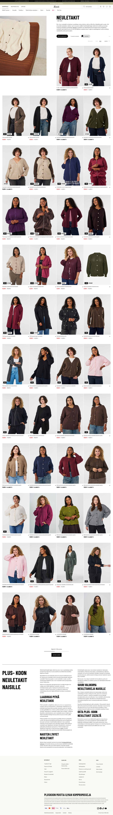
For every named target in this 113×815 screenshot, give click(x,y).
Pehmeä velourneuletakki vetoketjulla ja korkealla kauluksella (95, 187)
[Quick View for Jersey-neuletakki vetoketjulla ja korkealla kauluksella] (28, 436)
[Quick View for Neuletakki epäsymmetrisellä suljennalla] (110, 336)
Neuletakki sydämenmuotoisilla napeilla (91, 236)
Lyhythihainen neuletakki (34, 634)
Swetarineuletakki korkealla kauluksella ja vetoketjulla (94, 584)
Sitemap (70, 812)
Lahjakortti (81, 777)
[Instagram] (98, 808)
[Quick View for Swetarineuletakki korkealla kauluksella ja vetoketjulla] (110, 585)
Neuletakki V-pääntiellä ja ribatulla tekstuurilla (65, 137)
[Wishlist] (81, 48)
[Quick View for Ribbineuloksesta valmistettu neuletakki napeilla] (28, 485)
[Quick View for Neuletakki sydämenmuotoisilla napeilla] (110, 237)
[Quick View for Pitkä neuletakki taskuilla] (110, 88)
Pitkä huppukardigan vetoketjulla (8, 336)
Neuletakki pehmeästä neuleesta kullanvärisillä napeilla (40, 485)
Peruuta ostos (82, 784)
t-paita (61, 728)
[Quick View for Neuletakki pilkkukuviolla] (83, 336)
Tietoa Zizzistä (99, 764)
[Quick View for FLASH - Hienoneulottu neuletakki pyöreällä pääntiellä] (83, 88)
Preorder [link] (48, 10)
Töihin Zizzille (99, 769)
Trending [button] (21, 10)
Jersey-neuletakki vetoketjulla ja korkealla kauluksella (12, 435)
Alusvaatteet (47, 779)
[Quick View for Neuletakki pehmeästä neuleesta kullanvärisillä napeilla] (55, 485)
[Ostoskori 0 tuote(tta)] (109, 6)
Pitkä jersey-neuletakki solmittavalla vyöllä (65, 584)
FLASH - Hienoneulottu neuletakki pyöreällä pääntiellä (67, 87)
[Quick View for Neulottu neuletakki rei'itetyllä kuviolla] (83, 287)
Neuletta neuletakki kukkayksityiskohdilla (65, 236)
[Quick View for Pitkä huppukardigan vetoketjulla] (28, 336)
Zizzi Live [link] (59, 10)
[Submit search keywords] (84, 6)
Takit (45, 769)
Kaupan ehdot (58, 812)
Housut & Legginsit (48, 771)
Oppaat (23, 6)
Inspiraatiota (15, 6)
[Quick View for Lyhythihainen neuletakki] (55, 634)
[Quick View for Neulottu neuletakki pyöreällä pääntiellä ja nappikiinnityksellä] (55, 585)
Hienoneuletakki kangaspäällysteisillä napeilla (38, 385)
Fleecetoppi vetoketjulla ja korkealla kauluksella (11, 236)
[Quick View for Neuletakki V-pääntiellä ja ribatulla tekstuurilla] (83, 137)
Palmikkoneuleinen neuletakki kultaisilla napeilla (93, 435)
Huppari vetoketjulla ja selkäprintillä (37, 286)
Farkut (45, 782)
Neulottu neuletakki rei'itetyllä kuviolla (64, 286)
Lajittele (106, 41)
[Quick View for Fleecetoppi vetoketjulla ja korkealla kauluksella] (28, 237)
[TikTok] (103, 808)
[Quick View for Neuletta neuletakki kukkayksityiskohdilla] (83, 237)
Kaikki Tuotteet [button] (5, 10)
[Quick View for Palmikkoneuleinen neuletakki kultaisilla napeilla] (110, 436)
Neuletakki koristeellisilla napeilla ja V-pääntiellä (66, 385)
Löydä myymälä (82, 771)
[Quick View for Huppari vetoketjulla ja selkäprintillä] (55, 287)
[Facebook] (101, 808)
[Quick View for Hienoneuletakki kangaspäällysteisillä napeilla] (55, 386)
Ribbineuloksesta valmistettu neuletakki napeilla (11, 485)
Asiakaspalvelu (82, 763)
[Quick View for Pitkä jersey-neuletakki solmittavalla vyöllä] (83, 585)
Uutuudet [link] (14, 10)
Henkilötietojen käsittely (49, 812)
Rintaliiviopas (82, 774)
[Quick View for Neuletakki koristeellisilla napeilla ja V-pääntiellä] (83, 386)
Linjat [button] (41, 10)
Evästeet (64, 812)
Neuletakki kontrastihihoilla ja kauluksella (38, 187)
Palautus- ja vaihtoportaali (85, 769)
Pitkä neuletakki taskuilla (88, 87)
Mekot (45, 777)
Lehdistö (98, 766)
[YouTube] (106, 808)
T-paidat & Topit (47, 763)
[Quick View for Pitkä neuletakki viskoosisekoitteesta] (28, 386)
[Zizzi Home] (56, 6)
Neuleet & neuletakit (49, 774)
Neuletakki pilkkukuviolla (61, 336)
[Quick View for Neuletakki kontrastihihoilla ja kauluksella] (55, 187)
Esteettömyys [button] (82, 782)
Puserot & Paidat (48, 766)
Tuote (97, 41)
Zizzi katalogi (99, 772)
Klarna (80, 779)
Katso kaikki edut (65, 768)
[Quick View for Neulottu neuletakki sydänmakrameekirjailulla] (110, 386)
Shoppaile (5, 6)
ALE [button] (53, 10)
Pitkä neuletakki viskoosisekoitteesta (9, 385)
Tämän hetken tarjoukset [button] (31, 10)
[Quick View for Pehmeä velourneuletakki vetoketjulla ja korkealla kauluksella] (110, 187)
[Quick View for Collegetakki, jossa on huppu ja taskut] (83, 187)
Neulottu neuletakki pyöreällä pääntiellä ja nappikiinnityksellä (41, 584)
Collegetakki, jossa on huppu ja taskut (64, 187)
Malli (100, 41)
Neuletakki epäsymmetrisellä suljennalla (91, 336)
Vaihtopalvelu (82, 766)
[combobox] (90, 6)
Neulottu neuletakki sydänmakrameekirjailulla (92, 385)
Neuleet (74, 27)
